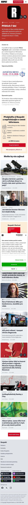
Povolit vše (14, 264)
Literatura (4, 392)
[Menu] (26, 2)
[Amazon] (6, 480)
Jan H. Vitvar (5, 372)
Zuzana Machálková (6, 188)
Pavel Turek (4, 427)
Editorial (6, 22)
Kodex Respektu (5, 451)
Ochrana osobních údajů (7, 464)
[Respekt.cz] (4, 2)
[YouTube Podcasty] (19, 477)
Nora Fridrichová (6, 308)
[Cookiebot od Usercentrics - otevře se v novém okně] (16, 235)
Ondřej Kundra (5, 219)
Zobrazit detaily (19, 260)
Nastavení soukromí (6, 467)
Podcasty (6, 176)
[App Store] (6, 473)
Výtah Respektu (11, 176)
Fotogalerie (4, 328)
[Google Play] (6, 477)
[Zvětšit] (14, 12)
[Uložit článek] (21, 17)
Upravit (13, 268)
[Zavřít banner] (25, 235)
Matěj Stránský (5, 339)
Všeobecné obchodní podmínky (9, 462)
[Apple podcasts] (19, 473)
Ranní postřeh (7, 299)
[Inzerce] (14, 73)
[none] (25, 17)
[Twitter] (6, 489)
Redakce (3, 445)
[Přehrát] (21, 172)
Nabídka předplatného (7, 453)
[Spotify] (19, 480)
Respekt (3, 38)
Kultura (3, 359)
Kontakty (3, 448)
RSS (2, 459)
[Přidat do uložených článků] (24, 172)
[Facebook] (2, 489)
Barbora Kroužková (6, 280)
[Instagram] (11, 489)
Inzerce (3, 456)
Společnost (4, 207)
